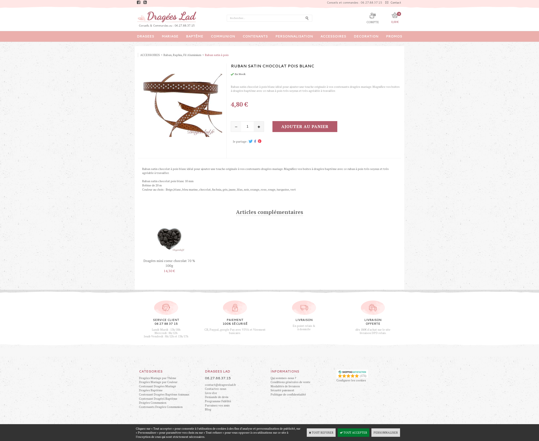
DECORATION (366, 36)
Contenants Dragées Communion (161, 407)
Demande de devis (216, 397)
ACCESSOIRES (333, 36)
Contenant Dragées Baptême (158, 399)
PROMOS (394, 36)
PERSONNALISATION (294, 36)
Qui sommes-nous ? (283, 378)
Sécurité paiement (282, 390)
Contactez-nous (215, 389)
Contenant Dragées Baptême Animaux (164, 394)
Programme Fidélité (218, 401)
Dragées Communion (152, 403)
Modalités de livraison (285, 386)
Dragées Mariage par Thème (157, 378)
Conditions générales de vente (290, 382)
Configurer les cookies (351, 380)
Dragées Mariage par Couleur (158, 382)
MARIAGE (170, 36)
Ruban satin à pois (217, 55)
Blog (208, 409)
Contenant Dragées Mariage (157, 386)
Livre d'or (211, 393)
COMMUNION (223, 36)
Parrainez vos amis (217, 405)
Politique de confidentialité (288, 394)
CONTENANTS (255, 36)
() (363, 376)
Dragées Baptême (151, 390)
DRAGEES (145, 36)
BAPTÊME (194, 36)
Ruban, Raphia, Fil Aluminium (182, 55)
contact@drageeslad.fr (220, 385)
